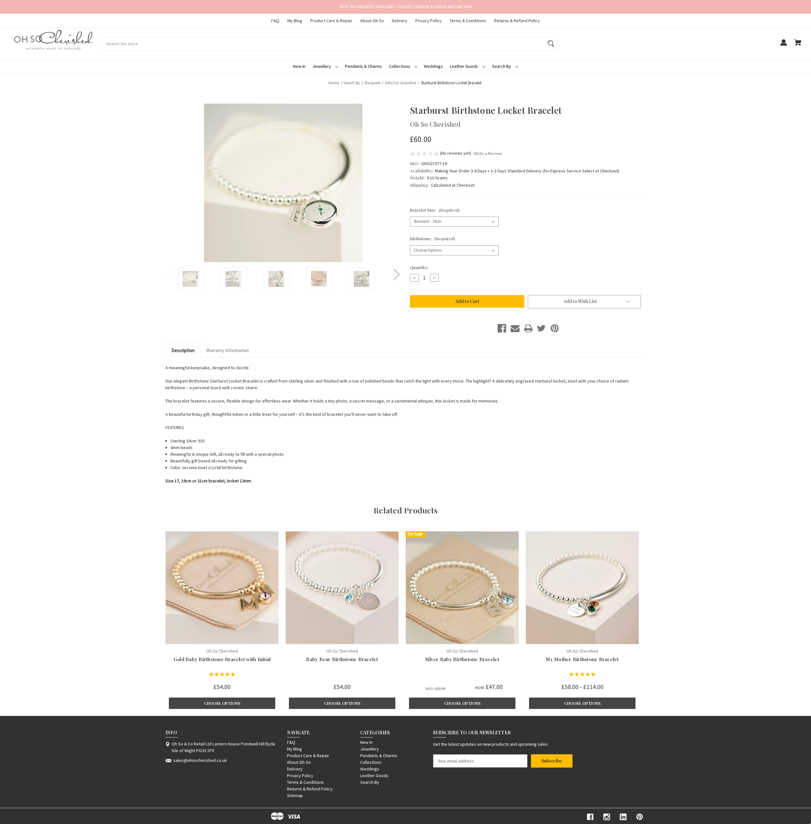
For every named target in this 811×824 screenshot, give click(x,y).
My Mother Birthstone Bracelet (582, 659)
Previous (170, 274)
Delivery (399, 20)
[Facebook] (501, 328)
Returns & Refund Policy (517, 20)
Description (183, 350)
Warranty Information (227, 350)
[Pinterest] (554, 328)
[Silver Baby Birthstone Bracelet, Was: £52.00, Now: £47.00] (462, 587)
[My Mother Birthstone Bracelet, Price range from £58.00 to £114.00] (582, 587)
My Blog (294, 20)
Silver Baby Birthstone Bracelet (462, 659)
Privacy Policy (428, 20)
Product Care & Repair (331, 20)
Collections (400, 66)
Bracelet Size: (434, 210)
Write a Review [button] (488, 153)
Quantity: (419, 267)
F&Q (275, 20)
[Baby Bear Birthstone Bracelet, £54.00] (342, 587)
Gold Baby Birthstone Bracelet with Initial (222, 659)
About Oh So (372, 20)
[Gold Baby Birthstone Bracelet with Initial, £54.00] (221, 587)
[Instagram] (606, 817)
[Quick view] (214, 637)
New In (299, 66)
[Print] (528, 328)
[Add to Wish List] (230, 637)
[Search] (551, 43)
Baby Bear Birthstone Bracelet (342, 659)
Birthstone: (432, 238)
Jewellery (322, 66)
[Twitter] (541, 328)
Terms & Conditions (468, 20)
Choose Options (222, 703)
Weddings (433, 66)
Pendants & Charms (363, 66)
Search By (502, 66)
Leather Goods (464, 66)
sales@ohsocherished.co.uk (200, 760)
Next (396, 274)
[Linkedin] (623, 817)
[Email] (515, 328)
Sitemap (295, 795)
